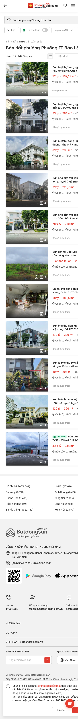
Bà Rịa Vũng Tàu (19, 509)
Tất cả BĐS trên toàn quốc (27, 41)
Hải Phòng (16, 503)
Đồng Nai (64, 498)
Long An (63, 503)
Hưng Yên (64, 509)
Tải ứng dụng (50, 5)
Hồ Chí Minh (18, 486)
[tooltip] (50, 56)
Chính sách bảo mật (49, 685)
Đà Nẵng (15, 492)
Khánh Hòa (16, 498)
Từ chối (61, 710)
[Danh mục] (5, 6)
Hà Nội (63, 486)
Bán (8, 41)
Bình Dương (65, 492)
